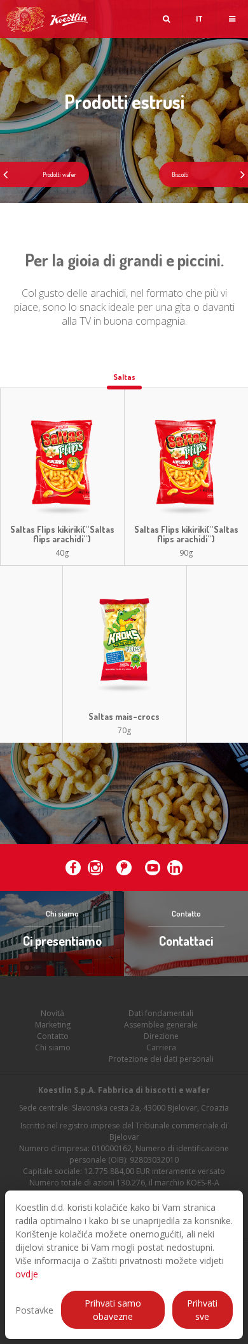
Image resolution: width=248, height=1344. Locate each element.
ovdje (26, 1274)
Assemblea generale (161, 1024)
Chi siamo (53, 1047)
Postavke (34, 1310)
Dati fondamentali (160, 1013)
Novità (52, 1013)
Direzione (161, 1036)
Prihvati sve (202, 1309)
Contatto (53, 1036)
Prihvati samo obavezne (113, 1309)
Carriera (161, 1047)
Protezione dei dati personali (161, 1059)
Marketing (53, 1024)
